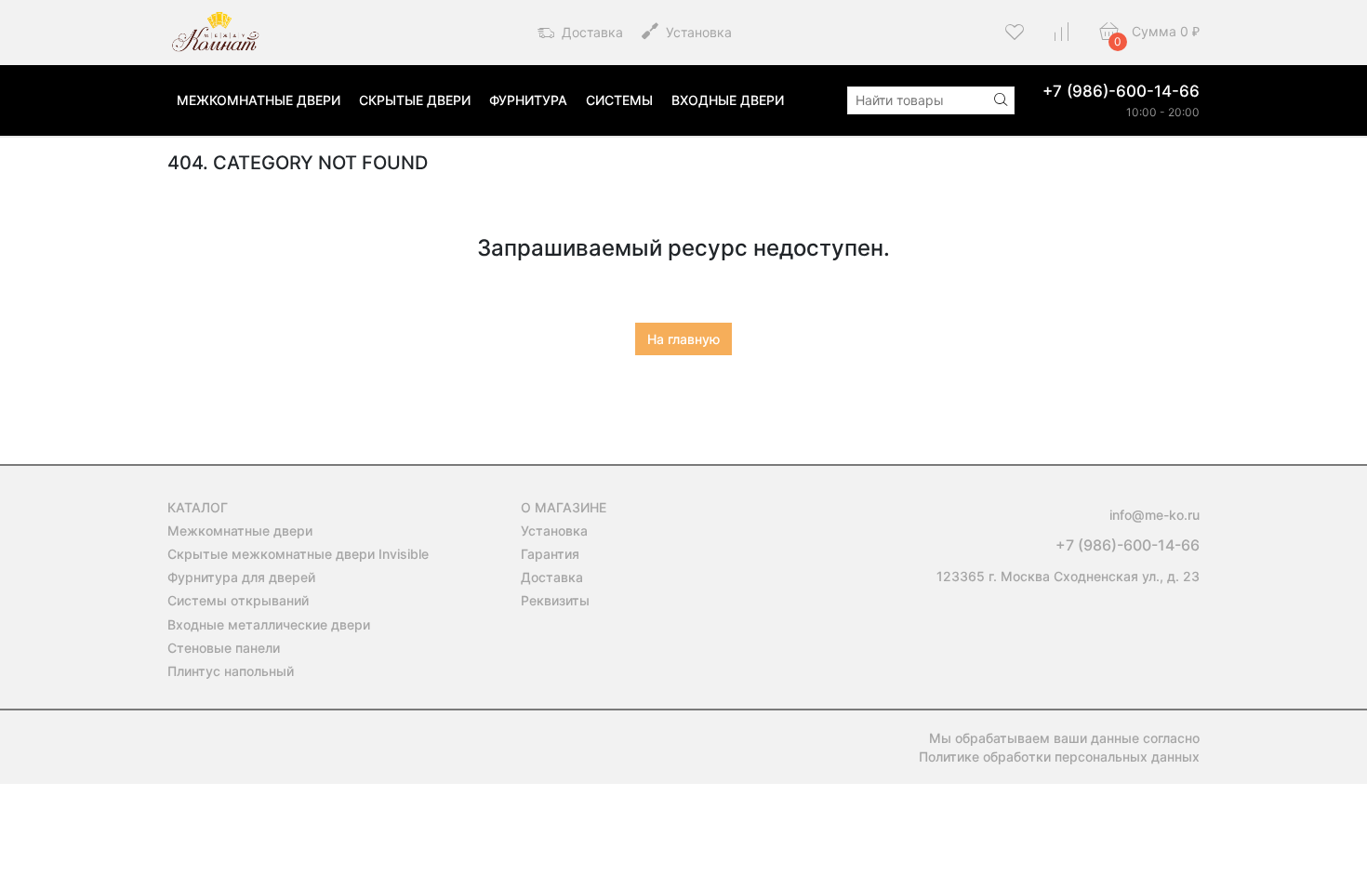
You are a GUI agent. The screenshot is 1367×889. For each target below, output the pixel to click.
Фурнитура (528, 100)
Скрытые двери (415, 100)
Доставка (590, 32)
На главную (683, 339)
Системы (619, 100)
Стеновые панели (223, 648)
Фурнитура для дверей (241, 577)
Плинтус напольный (230, 671)
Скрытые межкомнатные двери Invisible (298, 554)
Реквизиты (555, 600)
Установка (697, 32)
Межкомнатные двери (258, 100)
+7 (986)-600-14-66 (1121, 91)
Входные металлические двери (268, 624)
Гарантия (550, 554)
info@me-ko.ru (1154, 515)
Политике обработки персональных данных (1059, 756)
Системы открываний (238, 600)
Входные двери (727, 100)
